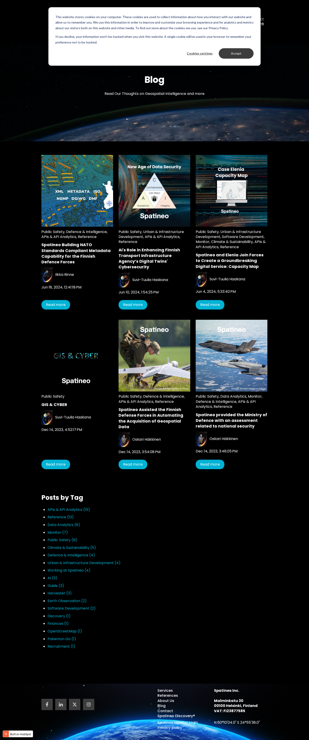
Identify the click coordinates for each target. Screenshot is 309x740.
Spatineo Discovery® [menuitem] (176, 715)
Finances (58, 623)
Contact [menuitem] (165, 711)
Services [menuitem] (165, 690)
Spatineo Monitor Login (177, 722)
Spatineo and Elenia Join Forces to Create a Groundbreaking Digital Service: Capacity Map (230, 260)
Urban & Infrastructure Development (84, 562)
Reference (87, 236)
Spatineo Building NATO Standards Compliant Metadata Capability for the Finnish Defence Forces (76, 253)
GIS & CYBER (54, 404)
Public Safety (52, 231)
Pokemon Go (62, 638)
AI (52, 578)
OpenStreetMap (65, 631)
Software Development (243, 236)
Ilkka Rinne (64, 274)
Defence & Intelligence (86, 231)
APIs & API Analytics (58, 236)
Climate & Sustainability (232, 241)
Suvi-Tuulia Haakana (150, 279)
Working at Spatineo (69, 570)
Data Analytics (233, 396)
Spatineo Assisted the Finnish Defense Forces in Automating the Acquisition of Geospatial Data (151, 418)
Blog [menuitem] (161, 705)
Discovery (59, 616)
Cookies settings (200, 53)
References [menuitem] (167, 695)
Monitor (202, 241)
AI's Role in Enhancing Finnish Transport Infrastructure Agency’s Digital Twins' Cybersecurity (149, 258)
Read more (56, 304)
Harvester (60, 593)
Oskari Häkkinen (146, 439)
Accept (236, 53)
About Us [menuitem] (165, 700)
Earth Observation (67, 600)
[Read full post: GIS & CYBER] (77, 356)
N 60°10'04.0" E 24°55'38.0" (237, 722)
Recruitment (61, 646)
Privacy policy (169, 727)
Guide (56, 585)
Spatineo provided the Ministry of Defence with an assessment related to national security (231, 420)
